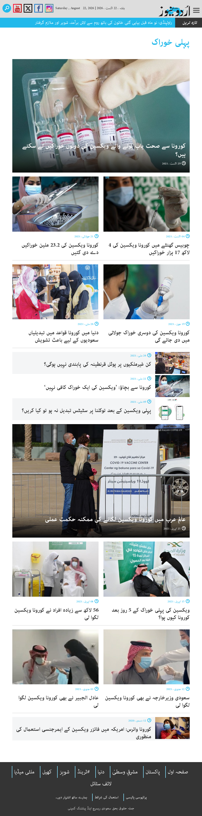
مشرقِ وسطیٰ (125, 772)
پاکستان (153, 772)
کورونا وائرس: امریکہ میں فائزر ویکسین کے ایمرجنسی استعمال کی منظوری (83, 733)
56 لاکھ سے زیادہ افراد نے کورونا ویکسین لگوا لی (56, 614)
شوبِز (64, 772)
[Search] (6, 8)
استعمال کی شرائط (106, 797)
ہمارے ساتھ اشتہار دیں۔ (71, 797)
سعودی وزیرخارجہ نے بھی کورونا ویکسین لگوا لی (147, 701)
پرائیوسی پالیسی (136, 797)
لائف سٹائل (101, 784)
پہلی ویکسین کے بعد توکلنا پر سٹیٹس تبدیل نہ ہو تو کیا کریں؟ (86, 411)
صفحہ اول (178, 772)
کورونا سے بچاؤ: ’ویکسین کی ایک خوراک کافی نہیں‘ (97, 387)
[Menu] (196, 11)
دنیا (101, 772)
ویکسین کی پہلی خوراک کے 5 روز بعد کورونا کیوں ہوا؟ (151, 614)
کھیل (47, 772)
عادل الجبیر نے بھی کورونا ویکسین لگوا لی (58, 701)
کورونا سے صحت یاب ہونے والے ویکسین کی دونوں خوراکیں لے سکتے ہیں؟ (104, 150)
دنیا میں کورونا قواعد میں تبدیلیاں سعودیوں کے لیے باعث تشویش (63, 336)
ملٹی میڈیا (24, 772)
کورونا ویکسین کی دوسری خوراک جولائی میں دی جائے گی (149, 336)
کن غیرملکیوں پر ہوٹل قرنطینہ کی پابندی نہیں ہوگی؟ (97, 364)
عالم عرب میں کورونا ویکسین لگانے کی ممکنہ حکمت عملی (115, 519)
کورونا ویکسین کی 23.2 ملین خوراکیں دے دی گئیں (60, 248)
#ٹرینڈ (83, 772)
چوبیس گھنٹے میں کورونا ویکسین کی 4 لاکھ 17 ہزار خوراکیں (149, 248)
